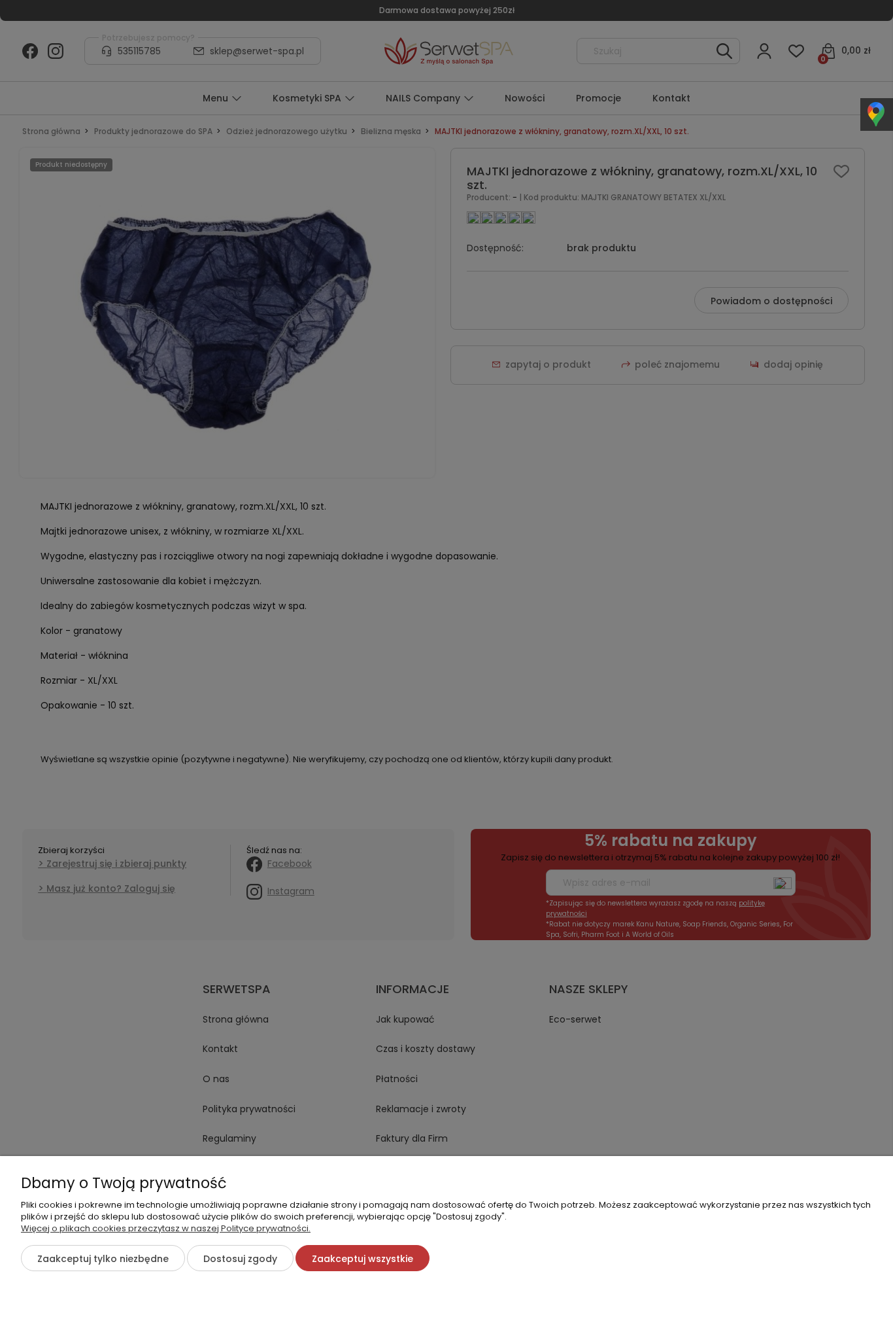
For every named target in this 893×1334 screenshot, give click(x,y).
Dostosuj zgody (240, 1258)
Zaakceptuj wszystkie (362, 1258)
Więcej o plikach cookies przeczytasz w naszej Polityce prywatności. (166, 1228)
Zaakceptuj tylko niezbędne (103, 1258)
